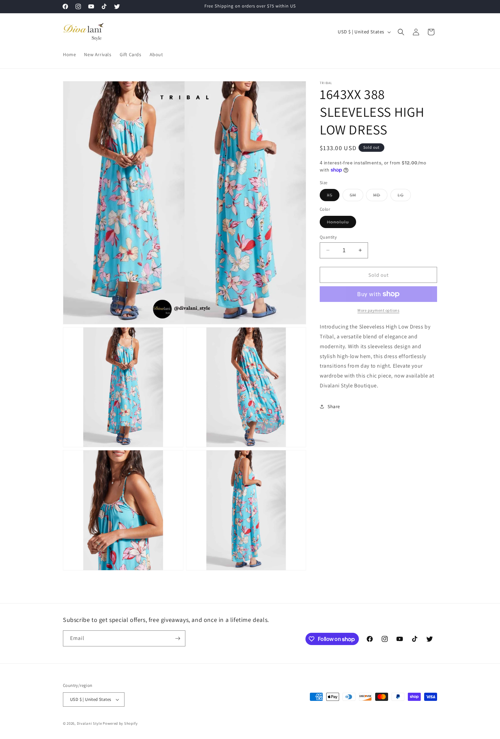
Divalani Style (89, 723)
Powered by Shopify (120, 723)
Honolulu (341, 223)
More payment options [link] (378, 310)
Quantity (328, 237)
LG (404, 196)
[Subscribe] (177, 638)
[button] (401, 32)
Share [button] (334, 406)
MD (380, 196)
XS (333, 196)
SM (356, 196)
